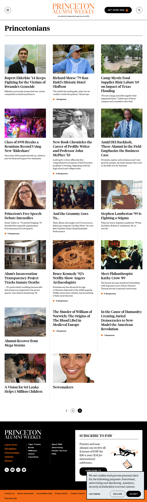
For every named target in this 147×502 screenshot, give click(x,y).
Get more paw (116, 10)
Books (31, 447)
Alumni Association (25, 493)
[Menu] (8, 10)
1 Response (60, 99)
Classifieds (33, 457)
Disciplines (10, 448)
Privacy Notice (61, 493)
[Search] (139, 10)
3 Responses (110, 294)
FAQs (54, 454)
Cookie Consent (78, 493)
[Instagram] (18, 469)
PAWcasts (32, 451)
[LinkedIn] (24, 469)
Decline (117, 494)
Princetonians (12, 452)
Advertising (57, 447)
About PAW (57, 444)
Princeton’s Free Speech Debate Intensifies (23, 216)
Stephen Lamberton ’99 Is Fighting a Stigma (121, 216)
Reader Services (59, 451)
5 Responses (13, 234)
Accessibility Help (44, 493)
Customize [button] (94, 494)
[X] (7, 469)
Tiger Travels (34, 444)
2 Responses (61, 174)
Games (31, 454)
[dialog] (115, 485)
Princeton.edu (11, 498)
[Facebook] (12, 469)
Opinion (9, 456)
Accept (133, 494)
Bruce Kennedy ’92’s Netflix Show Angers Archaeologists (69, 278)
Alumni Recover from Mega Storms (21, 343)
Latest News (11, 444)
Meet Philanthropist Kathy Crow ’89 (117, 276)
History (9, 460)
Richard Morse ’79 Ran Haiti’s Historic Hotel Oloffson (70, 82)
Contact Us (9, 493)
